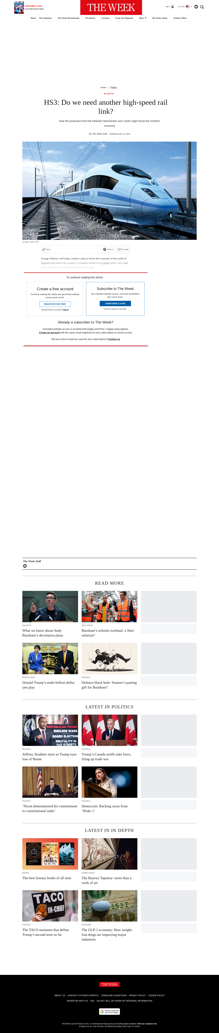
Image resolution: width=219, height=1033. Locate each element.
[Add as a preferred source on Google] (109, 1011)
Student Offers (180, 18)
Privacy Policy (137, 995)
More (142, 18)
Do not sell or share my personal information (124, 1001)
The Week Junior (159, 18)
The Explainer (45, 18)
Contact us (114, 339)
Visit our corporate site (147, 1024)
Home (103, 87)
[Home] (33, 18)
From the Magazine (124, 18)
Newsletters (90, 18)
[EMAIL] (25, 566)
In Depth (109, 94)
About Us (60, 995)
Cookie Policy (156, 995)
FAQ (92, 1001)
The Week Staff (99, 134)
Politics (114, 87)
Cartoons (105, 18)
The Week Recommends (68, 18)
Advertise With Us (77, 1001)
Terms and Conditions (114, 995)
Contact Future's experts (82, 995)
